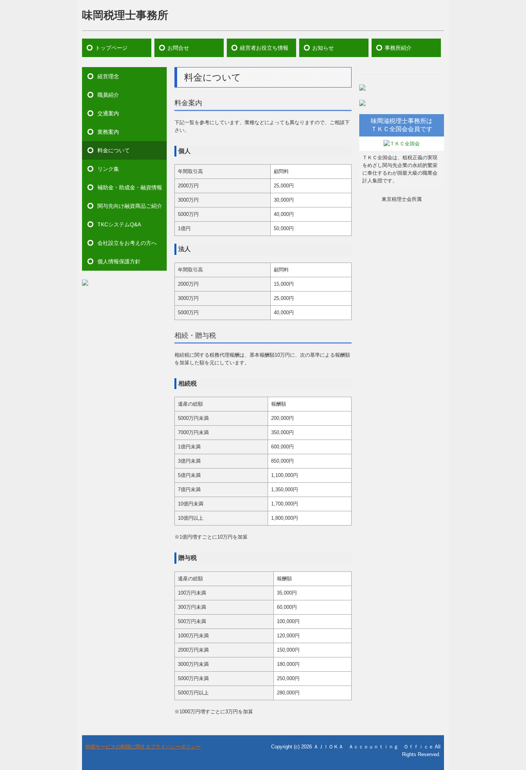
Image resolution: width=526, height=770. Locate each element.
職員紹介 (108, 95)
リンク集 (108, 169)
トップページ (111, 48)
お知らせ (323, 48)
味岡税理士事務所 (125, 15)
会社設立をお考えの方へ (127, 243)
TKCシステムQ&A (119, 224)
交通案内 (108, 113)
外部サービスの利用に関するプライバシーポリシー (143, 747)
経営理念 (108, 76)
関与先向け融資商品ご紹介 (129, 206)
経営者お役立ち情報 (264, 48)
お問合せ (178, 48)
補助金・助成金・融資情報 (129, 187)
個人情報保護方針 (119, 261)
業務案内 (108, 132)
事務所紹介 (398, 48)
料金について (113, 150)
